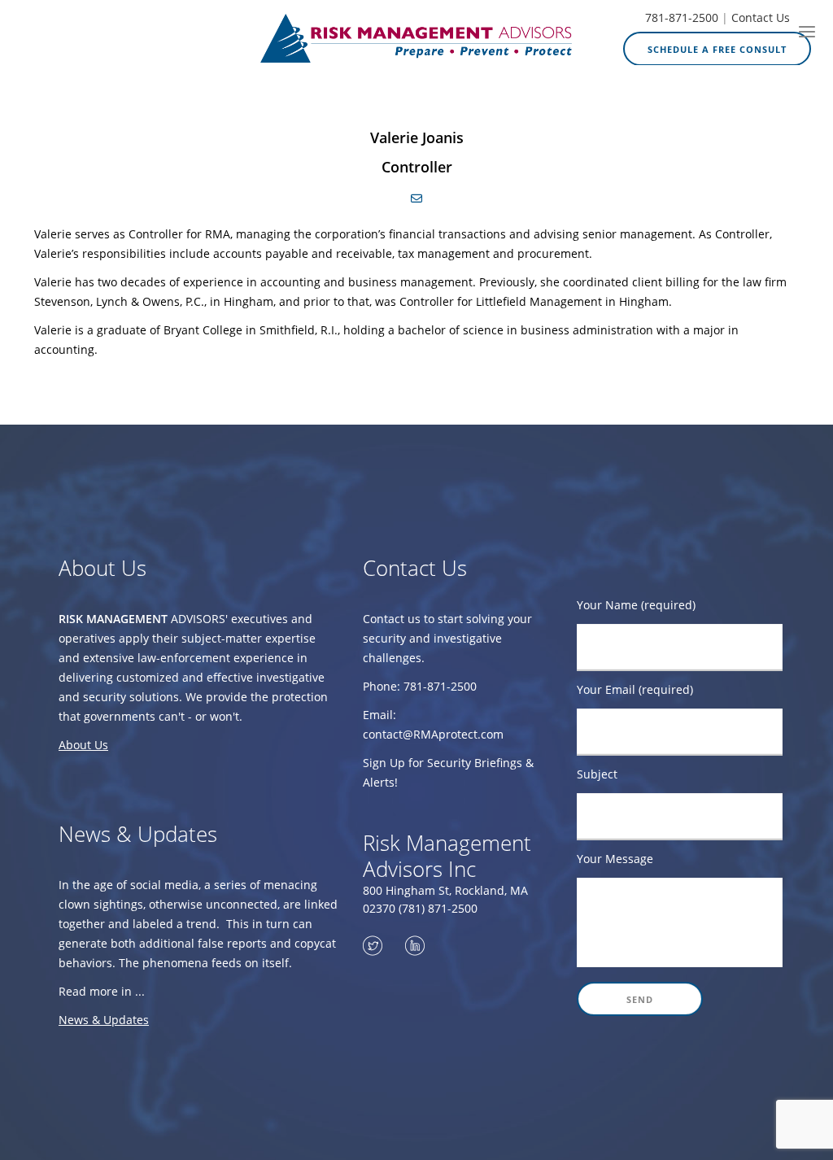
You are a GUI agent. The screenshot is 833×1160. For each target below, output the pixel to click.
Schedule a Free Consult (717, 49)
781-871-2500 (681, 17)
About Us (83, 744)
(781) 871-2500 (438, 908)
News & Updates (104, 1019)
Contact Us (760, 17)
